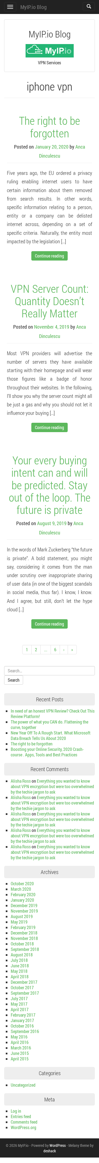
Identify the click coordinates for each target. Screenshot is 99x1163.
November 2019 (24, 911)
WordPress (58, 1145)
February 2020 (23, 894)
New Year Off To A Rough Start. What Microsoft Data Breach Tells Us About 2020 (50, 735)
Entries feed (21, 1116)
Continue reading (49, 256)
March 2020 (21, 889)
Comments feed (24, 1122)
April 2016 (20, 1042)
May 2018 (19, 971)
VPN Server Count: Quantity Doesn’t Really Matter (50, 300)
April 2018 (20, 976)
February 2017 (23, 1015)
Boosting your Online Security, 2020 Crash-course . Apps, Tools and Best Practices (47, 751)
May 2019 (19, 922)
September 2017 (25, 993)
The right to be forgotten (49, 126)
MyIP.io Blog (33, 6)
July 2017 (19, 998)
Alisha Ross (21, 781)
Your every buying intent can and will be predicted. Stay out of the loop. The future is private (49, 485)
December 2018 (24, 933)
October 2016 (22, 1026)
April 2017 (20, 1009)
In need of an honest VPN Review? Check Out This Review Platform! (53, 713)
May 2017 (19, 1004)
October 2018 (22, 944)
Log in (16, 1111)
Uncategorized (23, 1085)
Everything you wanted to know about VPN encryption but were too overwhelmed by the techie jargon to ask (52, 786)
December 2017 (24, 982)
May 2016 (19, 1037)
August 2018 (22, 954)
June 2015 (20, 1053)
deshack (49, 1150)
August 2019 (22, 916)
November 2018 (24, 938)
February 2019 (23, 927)
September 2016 (25, 1031)
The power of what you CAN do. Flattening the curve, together (49, 724)
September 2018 (25, 949)
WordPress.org (23, 1127)
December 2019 (24, 905)
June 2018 (20, 965)
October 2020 (22, 883)
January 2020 (22, 900)
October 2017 (22, 987)
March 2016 (21, 1048)
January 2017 (22, 1020)
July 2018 (19, 960)
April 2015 (20, 1058)
